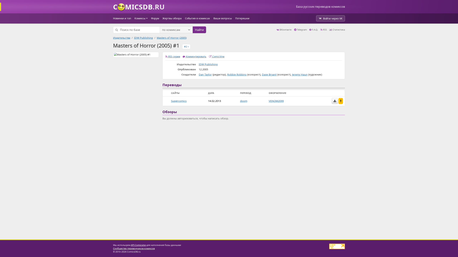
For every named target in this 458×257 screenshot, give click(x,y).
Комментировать (195, 56)
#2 (186, 46)
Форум (155, 18)
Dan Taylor (205, 74)
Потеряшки (242, 18)
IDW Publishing (143, 37)
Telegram (301, 29)
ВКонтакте (285, 29)
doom (243, 101)
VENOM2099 (276, 101)
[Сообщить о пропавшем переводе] (340, 101)
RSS (324, 29)
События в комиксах (197, 18)
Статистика (338, 29)
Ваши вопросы (222, 18)
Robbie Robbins (237, 74)
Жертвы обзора (172, 18)
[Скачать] (335, 101)
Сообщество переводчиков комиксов (134, 248)
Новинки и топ (122, 18)
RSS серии (173, 56)
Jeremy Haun (300, 74)
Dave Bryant (269, 74)
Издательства (121, 37)
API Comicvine (138, 245)
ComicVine (218, 56)
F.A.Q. (314, 29)
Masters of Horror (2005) (172, 37)
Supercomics (179, 101)
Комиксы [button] (140, 18)
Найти (199, 30)
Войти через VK (332, 18)
